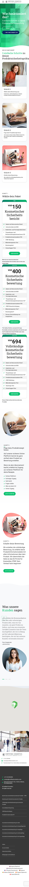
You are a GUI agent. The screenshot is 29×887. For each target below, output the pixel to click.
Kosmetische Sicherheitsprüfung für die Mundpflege (13, 833)
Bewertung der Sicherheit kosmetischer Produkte (12, 799)
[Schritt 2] (14, 115)
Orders (3, 844)
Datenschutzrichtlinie (6, 851)
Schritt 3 (7, 173)
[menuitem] (14, 866)
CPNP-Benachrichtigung (7, 811)
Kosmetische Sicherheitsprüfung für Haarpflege (12, 829)
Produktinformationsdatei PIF (8, 814)
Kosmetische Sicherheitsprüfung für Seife (11, 822)
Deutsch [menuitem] (23, 870)
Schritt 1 (7, 89)
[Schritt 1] (14, 74)
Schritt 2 (7, 130)
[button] (14, 705)
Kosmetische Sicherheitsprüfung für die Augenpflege (13, 836)
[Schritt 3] (14, 157)
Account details (5, 847)
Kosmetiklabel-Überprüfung (8, 807)
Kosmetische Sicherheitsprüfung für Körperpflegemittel (14, 826)
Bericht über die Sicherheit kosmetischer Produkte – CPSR (14, 795)
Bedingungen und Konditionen (8, 854)
